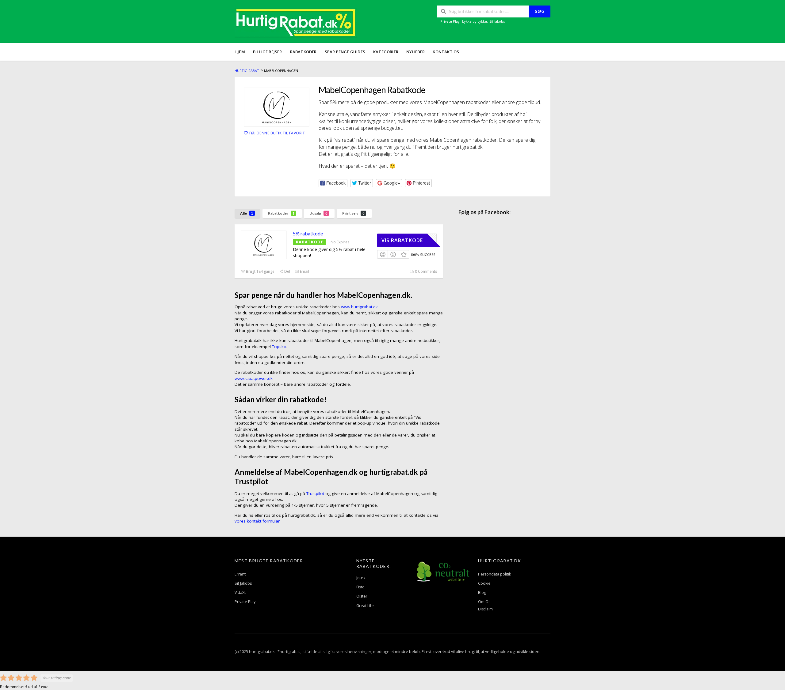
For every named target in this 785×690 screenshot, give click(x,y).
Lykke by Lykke (474, 21)
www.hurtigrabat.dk (359, 306)
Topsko (279, 346)
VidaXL (240, 592)
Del (286, 271)
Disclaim (485, 609)
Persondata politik (494, 574)
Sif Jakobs (497, 21)
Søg (540, 11)
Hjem (240, 51)
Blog (482, 592)
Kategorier (385, 51)
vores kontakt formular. (258, 521)
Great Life (365, 605)
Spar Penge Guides (345, 51)
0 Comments (425, 271)
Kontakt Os (446, 51)
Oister (361, 596)
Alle (246, 213)
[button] (333, 183)
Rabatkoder (303, 51)
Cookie (484, 583)
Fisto (360, 587)
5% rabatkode (308, 233)
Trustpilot (315, 493)
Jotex (361, 577)
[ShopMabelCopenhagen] (276, 107)
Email (304, 271)
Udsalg (318, 213)
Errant (240, 574)
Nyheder (415, 51)
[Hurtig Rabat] (296, 22)
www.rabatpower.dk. (254, 378)
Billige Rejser (267, 51)
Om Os (484, 601)
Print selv (353, 213)
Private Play (450, 21)
